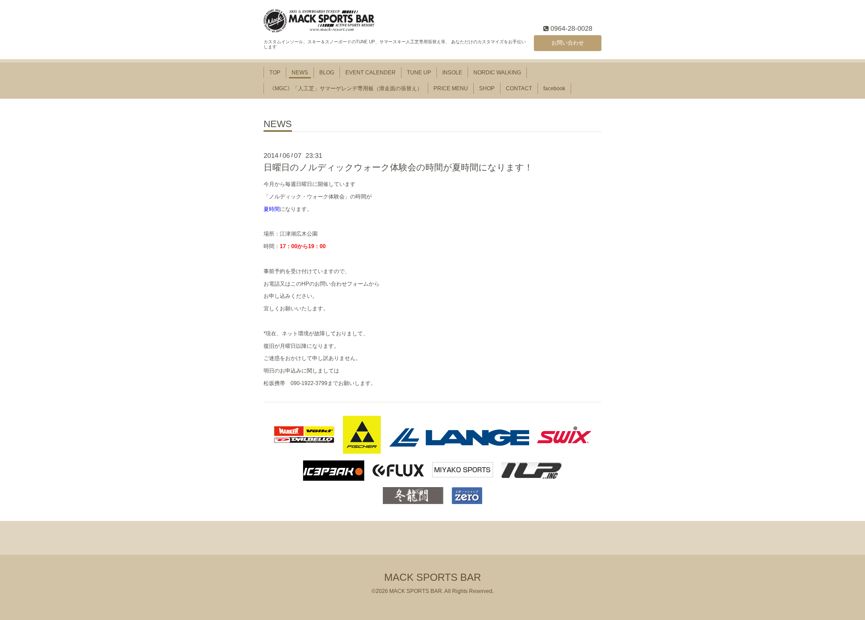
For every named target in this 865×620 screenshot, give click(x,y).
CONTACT (519, 88)
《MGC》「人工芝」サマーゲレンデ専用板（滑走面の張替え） (345, 88)
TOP (274, 72)
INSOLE (452, 72)
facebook (554, 88)
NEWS (300, 72)
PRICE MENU (451, 88)
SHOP (487, 88)
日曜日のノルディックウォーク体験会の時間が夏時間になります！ (398, 167)
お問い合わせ (567, 43)
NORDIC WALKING (497, 72)
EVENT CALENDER (370, 72)
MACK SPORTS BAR (432, 577)
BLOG (326, 72)
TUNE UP (419, 72)
